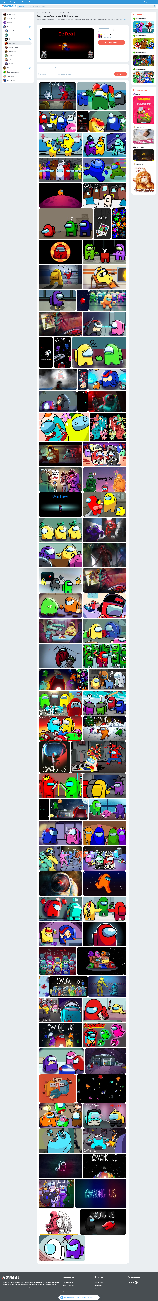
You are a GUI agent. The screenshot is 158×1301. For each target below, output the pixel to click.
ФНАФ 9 (11, 64)
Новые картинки (139, 14)
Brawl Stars (12, 31)
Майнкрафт (12, 51)
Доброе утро (11, 18)
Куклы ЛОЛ (99, 1282)
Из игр (9, 27)
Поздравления (33, 2)
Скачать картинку (112, 42)
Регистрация (152, 2)
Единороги (98, 1285)
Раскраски (4, 2)
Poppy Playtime (11, 14)
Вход (145, 2)
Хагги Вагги (11, 80)
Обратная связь (68, 1282)
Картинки (41, 2)
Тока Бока (10, 76)
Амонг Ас (12, 43)
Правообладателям (69, 1289)
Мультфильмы (11, 68)
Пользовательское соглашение (72, 1292)
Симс (10, 60)
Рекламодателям (68, 1285)
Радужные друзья (13, 72)
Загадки (24, 2)
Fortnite (11, 35)
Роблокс (11, 56)
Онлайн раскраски (15, 2)
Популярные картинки (142, 90)
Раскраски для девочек (102, 1289)
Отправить (120, 74)
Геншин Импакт (14, 47)
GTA (10, 39)
